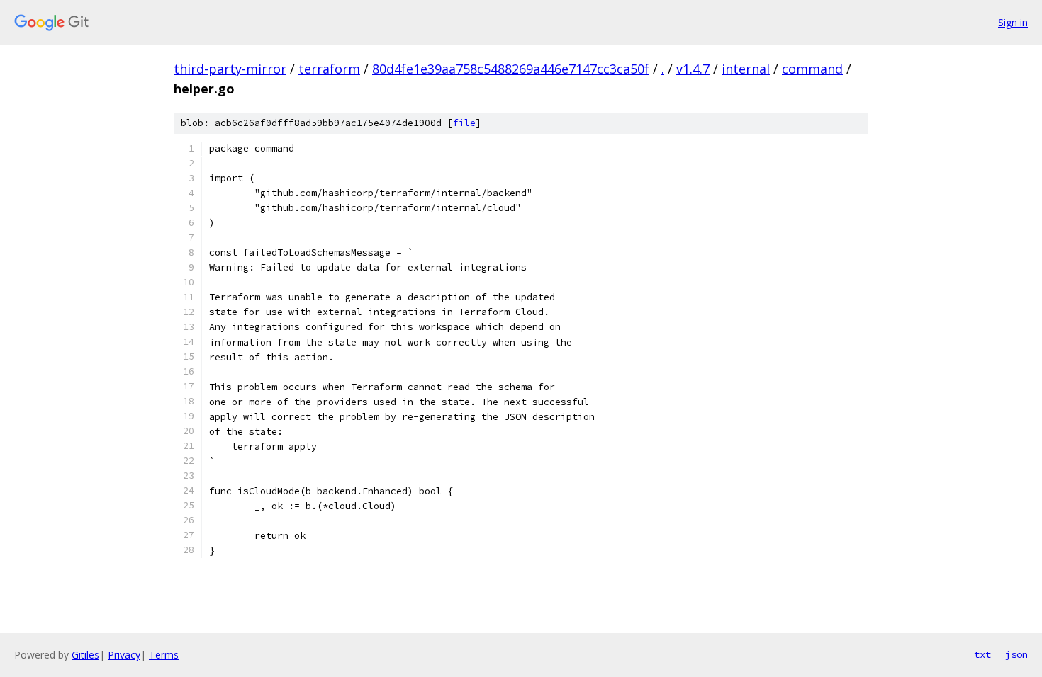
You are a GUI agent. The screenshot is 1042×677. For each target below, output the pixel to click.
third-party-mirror (230, 68)
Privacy (124, 654)
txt (982, 654)
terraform (329, 68)
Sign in (1013, 22)
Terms (164, 654)
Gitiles (85, 654)
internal (746, 68)
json (1016, 654)
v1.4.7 (693, 68)
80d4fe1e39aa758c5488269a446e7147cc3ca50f (510, 68)
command (812, 68)
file (464, 123)
